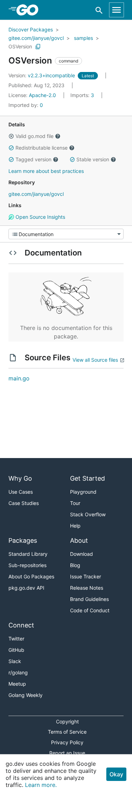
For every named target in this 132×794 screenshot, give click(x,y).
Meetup (17, 684)
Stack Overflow (88, 514)
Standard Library (28, 554)
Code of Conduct (89, 610)
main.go (19, 378)
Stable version (93, 159)
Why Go (20, 478)
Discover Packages (30, 29)
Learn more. (41, 784)
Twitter (16, 639)
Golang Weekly (25, 695)
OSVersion (20, 46)
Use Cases (20, 492)
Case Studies (23, 503)
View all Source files (95, 360)
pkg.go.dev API (26, 588)
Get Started (87, 478)
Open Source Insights (39, 217)
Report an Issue (67, 753)
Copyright (67, 721)
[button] (11, 136)
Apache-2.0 (42, 95)
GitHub (16, 650)
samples (83, 38)
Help (75, 526)
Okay (116, 774)
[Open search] (99, 10)
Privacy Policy (67, 742)
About (79, 540)
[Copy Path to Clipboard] (38, 46)
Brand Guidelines (89, 599)
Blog (75, 565)
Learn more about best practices (46, 171)
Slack (14, 661)
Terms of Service (67, 732)
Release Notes (86, 588)
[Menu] (66, 234)
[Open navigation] (116, 10)
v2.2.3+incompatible (42, 75)
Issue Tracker (85, 576)
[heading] (29, 10)
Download (81, 554)
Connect (21, 625)
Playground (83, 492)
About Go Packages (31, 576)
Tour (75, 503)
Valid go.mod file (34, 136)
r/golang (18, 672)
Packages (22, 540)
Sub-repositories (27, 565)
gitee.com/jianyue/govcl (36, 38)
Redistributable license (41, 148)
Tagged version (33, 159)
